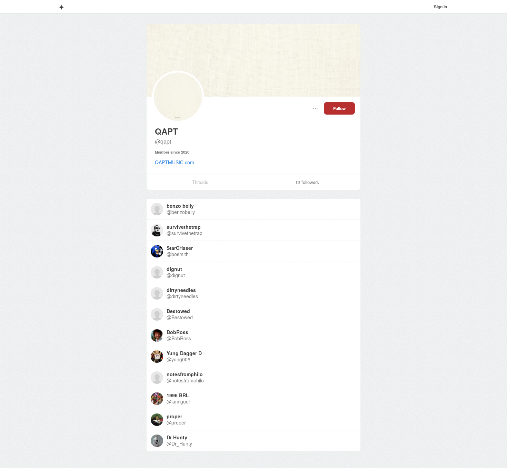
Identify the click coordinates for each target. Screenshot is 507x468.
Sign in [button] (440, 6)
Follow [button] (339, 108)
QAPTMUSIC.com (174, 162)
